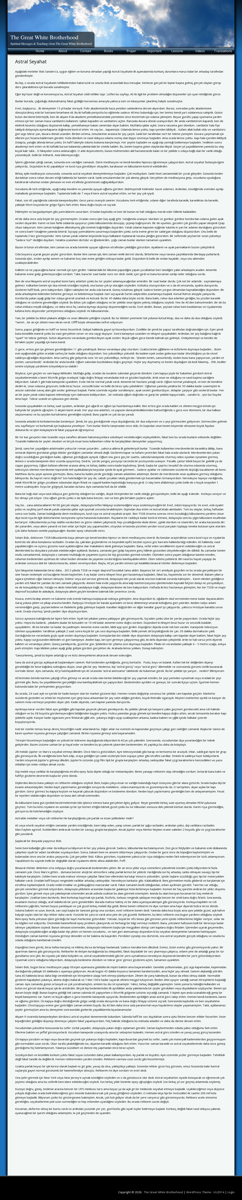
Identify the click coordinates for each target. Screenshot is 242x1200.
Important (154, 51)
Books (108, 51)
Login (230, 1192)
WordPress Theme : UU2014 (205, 1192)
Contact (85, 51)
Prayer (131, 51)
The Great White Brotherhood (44, 37)
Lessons (177, 51)
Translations (223, 51)
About (62, 51)
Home (40, 51)
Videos (200, 51)
